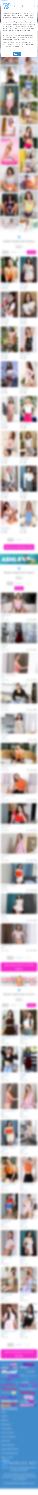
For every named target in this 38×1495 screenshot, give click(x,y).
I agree (16, 54)
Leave (33, 54)
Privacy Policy (8, 46)
